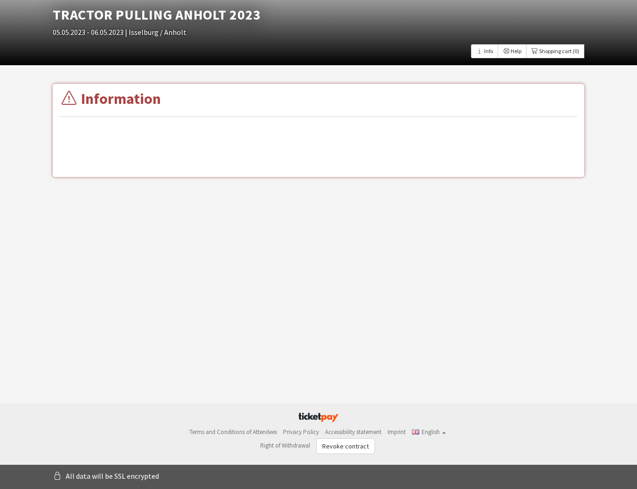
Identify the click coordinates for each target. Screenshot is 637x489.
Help (515, 51)
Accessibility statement (353, 432)
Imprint (397, 432)
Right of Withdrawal (285, 445)
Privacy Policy (301, 432)
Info (488, 51)
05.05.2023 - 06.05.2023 (89, 32)
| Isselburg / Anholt (156, 32)
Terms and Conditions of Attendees (233, 432)
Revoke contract (345, 446)
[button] (429, 432)
